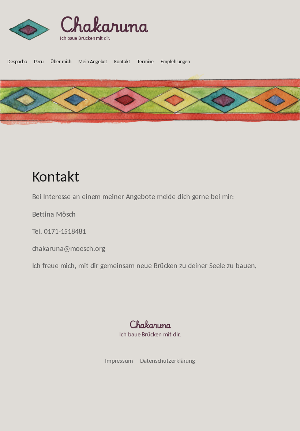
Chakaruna (104, 24)
